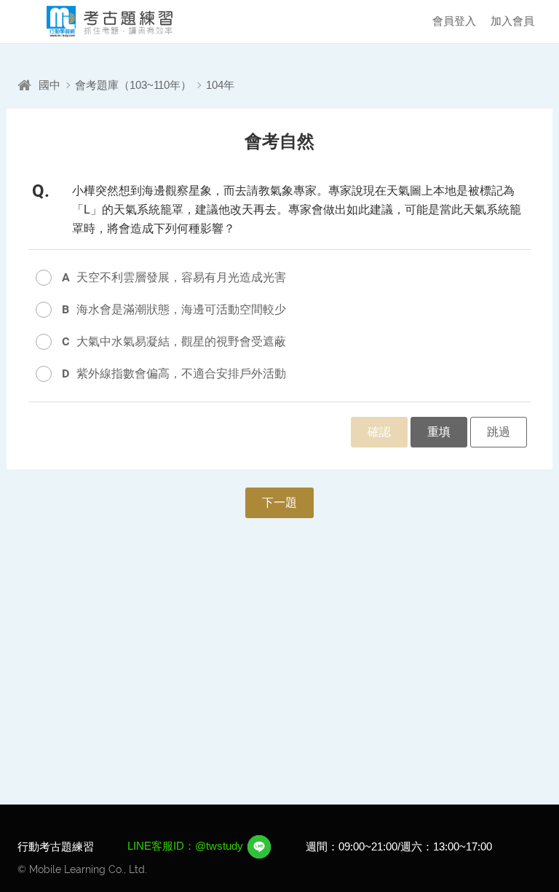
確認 (379, 432)
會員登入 (454, 21)
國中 (49, 85)
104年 (220, 85)
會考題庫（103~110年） (133, 85)
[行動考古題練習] (97, 21)
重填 (439, 432)
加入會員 (512, 21)
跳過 (498, 432)
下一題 (279, 502)
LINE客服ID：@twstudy (186, 846)
